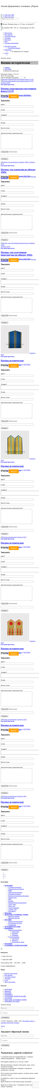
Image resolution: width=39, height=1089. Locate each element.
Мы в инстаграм (10, 982)
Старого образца (13, 908)
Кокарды (15, 933)
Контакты (8, 40)
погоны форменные (25, 95)
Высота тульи (5, 128)
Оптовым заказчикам (11, 43)
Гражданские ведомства (16, 889)
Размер (3, 123)
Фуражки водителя (14, 894)
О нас (6, 980)
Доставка (8, 38)
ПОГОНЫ (8, 69)
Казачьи (10, 901)
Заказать (14, 96)
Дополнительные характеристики (12, 133)
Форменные (12, 925)
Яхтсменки (12, 911)
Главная (7, 67)
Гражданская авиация (15, 892)
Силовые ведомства (14, 887)
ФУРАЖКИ (9, 885)
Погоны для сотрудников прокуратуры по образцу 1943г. (17, 253)
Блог (6, 41)
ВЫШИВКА (9, 928)
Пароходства (12, 897)
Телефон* (4, 115)
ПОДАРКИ (8, 944)
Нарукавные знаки (18, 942)
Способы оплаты (10, 36)
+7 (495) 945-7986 (8, 15)
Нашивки (15, 935)
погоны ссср (26, 176)
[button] (7, 84)
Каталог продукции (11, 973)
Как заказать (9, 34)
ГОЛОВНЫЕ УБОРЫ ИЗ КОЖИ (16, 945)
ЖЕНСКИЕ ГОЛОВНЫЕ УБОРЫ (16, 914)
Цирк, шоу (11, 906)
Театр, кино (12, 904)
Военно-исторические (15, 921)
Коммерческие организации (17, 903)
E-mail (3, 110)
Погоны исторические (12, 360)
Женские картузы (14, 918)
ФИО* (3, 104)
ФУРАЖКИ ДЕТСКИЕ (13, 926)
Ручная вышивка (13, 937)
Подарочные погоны (15, 923)
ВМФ (10, 891)
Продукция (8, 33)
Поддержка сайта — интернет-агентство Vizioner (18, 1022)
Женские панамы (13, 916)
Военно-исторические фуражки (18, 896)
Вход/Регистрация (14, 48)
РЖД (9, 899)
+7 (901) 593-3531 (8, 17)
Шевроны (8, 913)
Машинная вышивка (15, 930)
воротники (15, 932)
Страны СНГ (12, 909)
